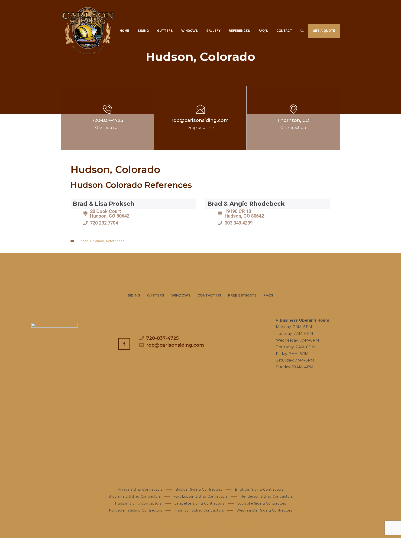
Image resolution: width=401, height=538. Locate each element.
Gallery (213, 31)
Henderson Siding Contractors (266, 496)
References (239, 31)
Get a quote (324, 31)
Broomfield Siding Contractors (134, 496)
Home (124, 31)
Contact (284, 31)
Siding (143, 31)
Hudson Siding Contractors (138, 503)
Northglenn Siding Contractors (135, 510)
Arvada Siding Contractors (140, 489)
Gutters (165, 31)
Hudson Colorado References (131, 185)
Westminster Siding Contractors (264, 510)
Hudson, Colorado (90, 241)
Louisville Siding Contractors (261, 503)
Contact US (209, 295)
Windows (189, 31)
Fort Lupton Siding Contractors (201, 496)
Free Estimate (242, 295)
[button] (302, 31)
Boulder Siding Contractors (198, 489)
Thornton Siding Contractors (199, 510)
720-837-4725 (107, 120)
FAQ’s (263, 31)
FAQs (268, 295)
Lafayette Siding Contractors (199, 503)
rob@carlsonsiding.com (200, 120)
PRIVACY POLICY (200, 520)
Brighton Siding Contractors (259, 489)
